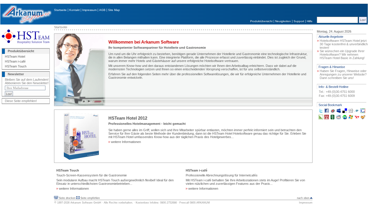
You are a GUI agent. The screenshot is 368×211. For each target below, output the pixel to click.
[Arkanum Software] (26, 23)
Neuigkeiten (283, 21)
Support (299, 21)
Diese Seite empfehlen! (21, 101)
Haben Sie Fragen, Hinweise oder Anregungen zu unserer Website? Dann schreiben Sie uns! (343, 74)
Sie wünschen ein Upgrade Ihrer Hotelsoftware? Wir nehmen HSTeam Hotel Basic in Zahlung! (342, 54)
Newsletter (16, 74)
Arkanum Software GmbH (85, 202)
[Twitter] (321, 112)
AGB (102, 10)
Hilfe (310, 21)
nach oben (303, 198)
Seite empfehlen (90, 198)
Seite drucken (67, 198)
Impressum (89, 10)
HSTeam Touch (15, 66)
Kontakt (74, 10)
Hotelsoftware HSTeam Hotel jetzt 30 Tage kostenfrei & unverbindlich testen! (344, 44)
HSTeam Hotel (15, 56)
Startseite (60, 10)
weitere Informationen (125, 142)
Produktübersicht (261, 21)
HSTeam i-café (15, 61)
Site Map (114, 10)
